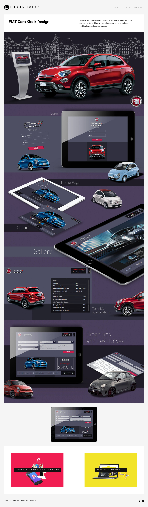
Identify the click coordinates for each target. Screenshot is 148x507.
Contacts (138, 7)
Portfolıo (117, 7)
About (127, 7)
